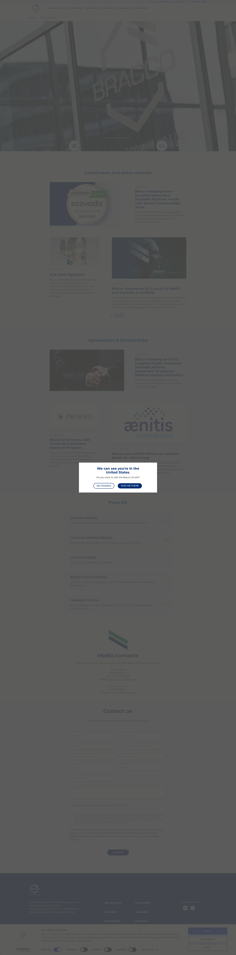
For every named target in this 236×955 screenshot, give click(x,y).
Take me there (130, 485)
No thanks (104, 485)
